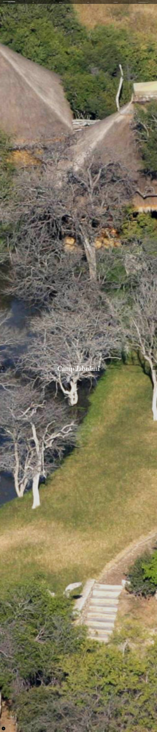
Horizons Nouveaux (143, 2)
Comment (116, 2)
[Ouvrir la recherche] (3, 728)
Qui (88, 2)
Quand (60, 2)
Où (33, 2)
